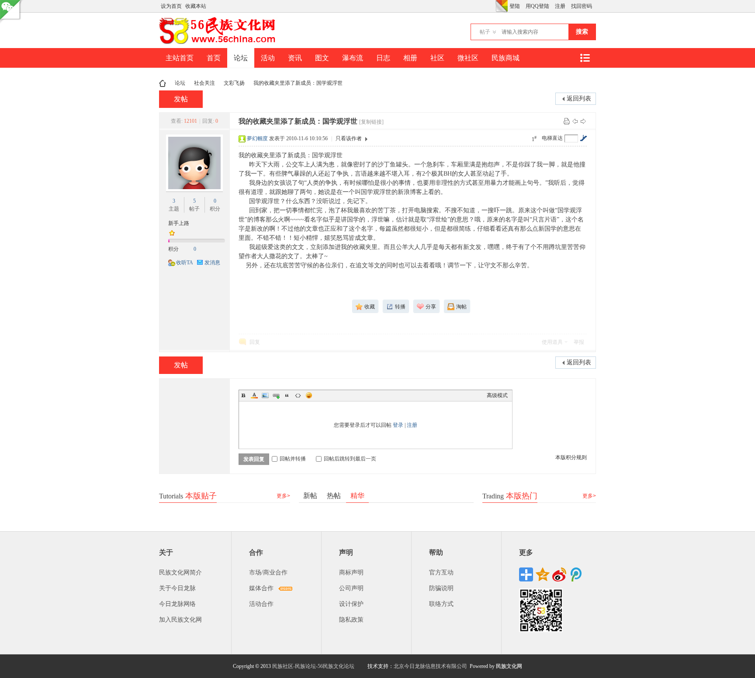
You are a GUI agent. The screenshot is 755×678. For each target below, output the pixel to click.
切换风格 (501, 6)
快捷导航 (585, 58)
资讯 (295, 58)
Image (265, 395)
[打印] (566, 121)
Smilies (309, 395)
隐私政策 (351, 619)
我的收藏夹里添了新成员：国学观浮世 (298, 83)
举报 (579, 342)
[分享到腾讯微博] (576, 574)
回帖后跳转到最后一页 (350, 459)
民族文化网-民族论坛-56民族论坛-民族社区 (162, 83)
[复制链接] (371, 122)
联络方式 (441, 604)
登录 (398, 425)
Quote (287, 395)
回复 (254, 342)
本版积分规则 (571, 457)
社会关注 (204, 83)
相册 (410, 58)
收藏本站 (195, 6)
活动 (268, 58)
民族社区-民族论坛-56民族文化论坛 (313, 666)
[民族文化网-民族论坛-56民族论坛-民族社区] (219, 43)
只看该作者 (349, 138)
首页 (214, 58)
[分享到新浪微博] (559, 574)
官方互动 (441, 572)
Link (276, 395)
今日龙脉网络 (177, 604)
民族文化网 (509, 666)
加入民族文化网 (180, 619)
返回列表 (579, 98)
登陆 (514, 6)
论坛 (241, 58)
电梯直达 (552, 138)
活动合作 (261, 604)
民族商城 (505, 58)
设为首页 (171, 6)
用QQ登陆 (537, 6)
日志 (383, 58)
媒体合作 (261, 588)
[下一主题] (583, 121)
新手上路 (178, 223)
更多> (283, 496)
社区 (437, 58)
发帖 (181, 99)
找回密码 (581, 6)
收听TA (184, 262)
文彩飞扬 (234, 83)
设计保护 (351, 604)
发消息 (212, 262)
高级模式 (497, 395)
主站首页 (180, 58)
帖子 (485, 32)
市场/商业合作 (268, 572)
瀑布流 (352, 58)
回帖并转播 (293, 459)
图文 (322, 58)
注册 (560, 6)
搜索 (582, 31)
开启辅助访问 (493, 6)
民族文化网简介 (180, 572)
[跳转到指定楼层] (583, 138)
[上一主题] (574, 121)
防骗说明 (441, 588)
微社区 (467, 58)
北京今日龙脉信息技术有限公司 (430, 666)
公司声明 (351, 588)
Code (298, 395)
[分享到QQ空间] (543, 574)
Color (254, 395)
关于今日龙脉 (177, 588)
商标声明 (351, 572)
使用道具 (552, 342)
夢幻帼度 (257, 138)
